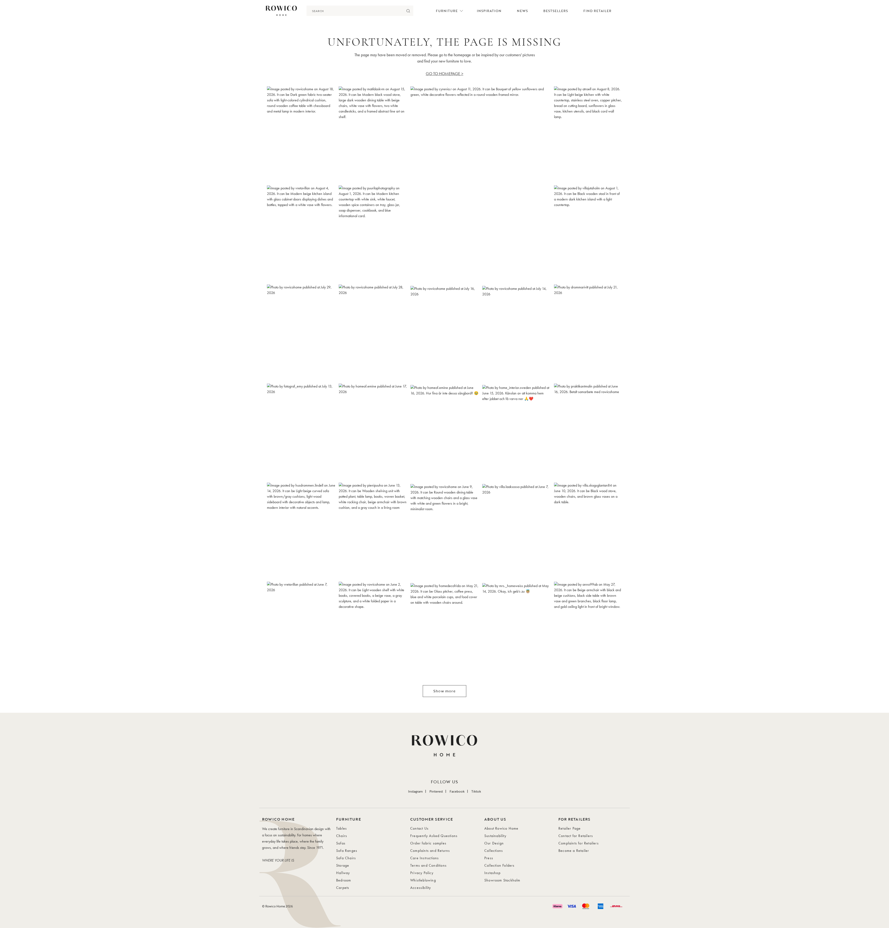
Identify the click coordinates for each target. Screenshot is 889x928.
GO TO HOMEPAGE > (444, 73)
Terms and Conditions (428, 865)
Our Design (494, 843)
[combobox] (355, 11)
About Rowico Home (501, 828)
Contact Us (419, 828)
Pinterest (436, 791)
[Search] (408, 11)
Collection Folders (499, 865)
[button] (301, 134)
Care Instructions (424, 858)
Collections (493, 850)
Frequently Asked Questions (433, 835)
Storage (342, 865)
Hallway (343, 872)
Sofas (340, 843)
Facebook (457, 791)
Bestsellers (555, 10)
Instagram (415, 791)
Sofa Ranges (346, 850)
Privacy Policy (421, 872)
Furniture (447, 10)
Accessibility (420, 887)
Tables (341, 828)
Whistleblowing (423, 880)
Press (488, 858)
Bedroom (343, 880)
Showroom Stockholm (502, 880)
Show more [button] (444, 691)
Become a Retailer (573, 850)
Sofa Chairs (346, 858)
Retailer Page (569, 828)
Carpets (342, 887)
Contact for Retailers (575, 835)
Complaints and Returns (430, 850)
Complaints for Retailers (578, 843)
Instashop (492, 872)
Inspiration (489, 10)
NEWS (522, 10)
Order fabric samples (428, 843)
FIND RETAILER (597, 10)
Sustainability (495, 835)
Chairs (341, 835)
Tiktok (476, 791)
